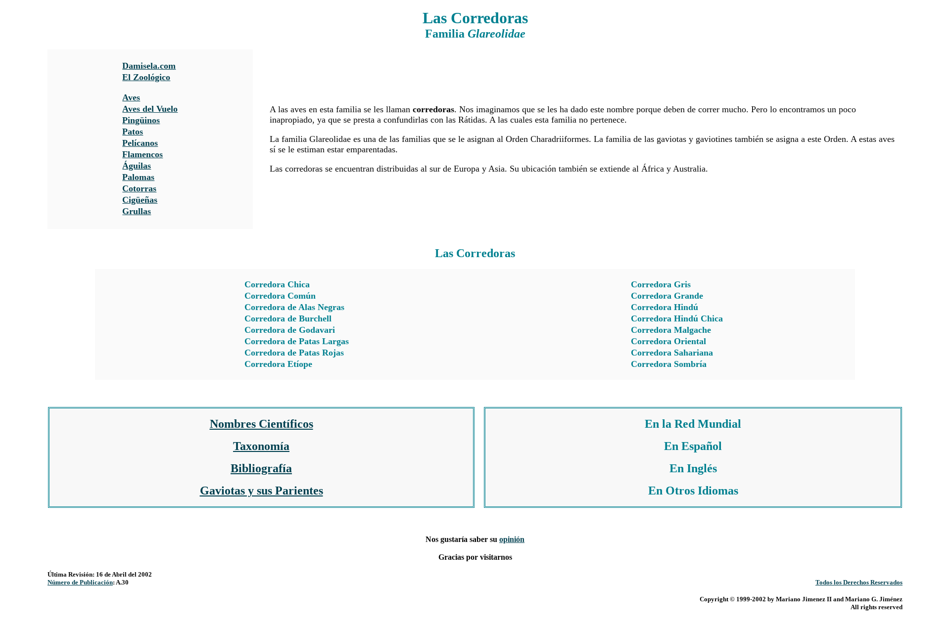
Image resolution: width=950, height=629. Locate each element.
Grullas (136, 211)
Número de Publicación (80, 582)
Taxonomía (261, 446)
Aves (131, 97)
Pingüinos (141, 120)
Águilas (136, 166)
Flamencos (142, 154)
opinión (511, 539)
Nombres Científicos (261, 423)
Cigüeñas (139, 200)
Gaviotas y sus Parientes (261, 490)
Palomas (138, 177)
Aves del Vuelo (150, 109)
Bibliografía (261, 468)
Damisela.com (149, 66)
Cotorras (139, 188)
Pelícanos (140, 143)
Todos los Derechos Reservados (858, 582)
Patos (132, 131)
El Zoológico (146, 77)
